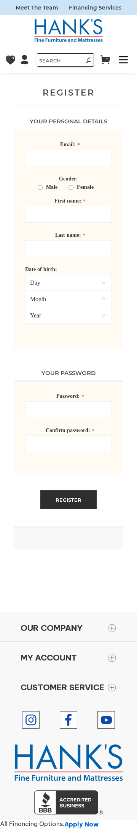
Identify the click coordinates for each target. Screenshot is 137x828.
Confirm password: (68, 430)
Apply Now (81, 824)
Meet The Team (37, 7)
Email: (68, 144)
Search (86, 61)
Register (68, 500)
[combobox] (59, 60)
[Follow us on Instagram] (31, 720)
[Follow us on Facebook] (68, 720)
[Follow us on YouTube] (106, 720)
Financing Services (95, 7)
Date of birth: (41, 269)
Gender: (68, 179)
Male (51, 187)
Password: (68, 396)
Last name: (68, 235)
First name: (67, 201)
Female (85, 187)
